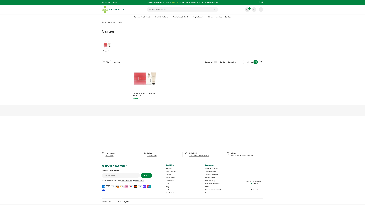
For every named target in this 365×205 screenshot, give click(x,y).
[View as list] (261, 62)
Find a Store (109, 156)
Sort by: (222, 62)
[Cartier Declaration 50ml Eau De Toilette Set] (145, 78)
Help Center (106, 2)
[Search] (215, 9)
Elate (128, 202)
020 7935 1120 (152, 156)
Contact (114, 2)
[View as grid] (255, 62)
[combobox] (182, 9)
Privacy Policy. (139, 180)
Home (104, 22)
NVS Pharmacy (112, 202)
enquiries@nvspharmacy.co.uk (199, 156)
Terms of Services (126, 180)
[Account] (254, 9)
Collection (111, 22)
